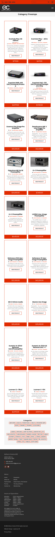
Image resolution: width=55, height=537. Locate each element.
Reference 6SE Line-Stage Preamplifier (15, 259)
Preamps (14, 43)
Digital (10, 43)
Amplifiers (15, 130)
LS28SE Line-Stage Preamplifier (39, 215)
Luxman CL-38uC (15, 390)
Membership (17, 486)
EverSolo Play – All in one (39, 40)
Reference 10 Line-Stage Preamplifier (39, 259)
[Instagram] (5, 467)
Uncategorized (20, 43)
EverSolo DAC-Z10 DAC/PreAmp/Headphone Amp (39, 84)
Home (5, 477)
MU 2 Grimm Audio (15, 302)
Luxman (13, 391)
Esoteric (11, 351)
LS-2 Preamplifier (15, 214)
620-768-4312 (10, 2)
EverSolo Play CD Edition (15, 40)
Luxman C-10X (39, 390)
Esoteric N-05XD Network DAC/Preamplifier (16, 347)
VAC (10, 130)
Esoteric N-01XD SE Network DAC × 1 (39, 347)
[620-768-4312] (2, 2)
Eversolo (16, 42)
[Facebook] (8, 467)
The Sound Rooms (18, 483)
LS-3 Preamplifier (39, 170)
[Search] (48, 2)
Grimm (11, 304)
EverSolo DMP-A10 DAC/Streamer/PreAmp (15, 84)
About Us (6, 479)
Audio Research (37, 172)
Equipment (16, 477)
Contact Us (7, 486)
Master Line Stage (39, 302)
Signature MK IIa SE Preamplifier (15, 171)
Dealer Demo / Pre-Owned (20, 481)
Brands (15, 479)
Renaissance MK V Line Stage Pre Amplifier (39, 128)
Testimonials (7, 481)
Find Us (6, 483)
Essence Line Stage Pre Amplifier (15, 127)
